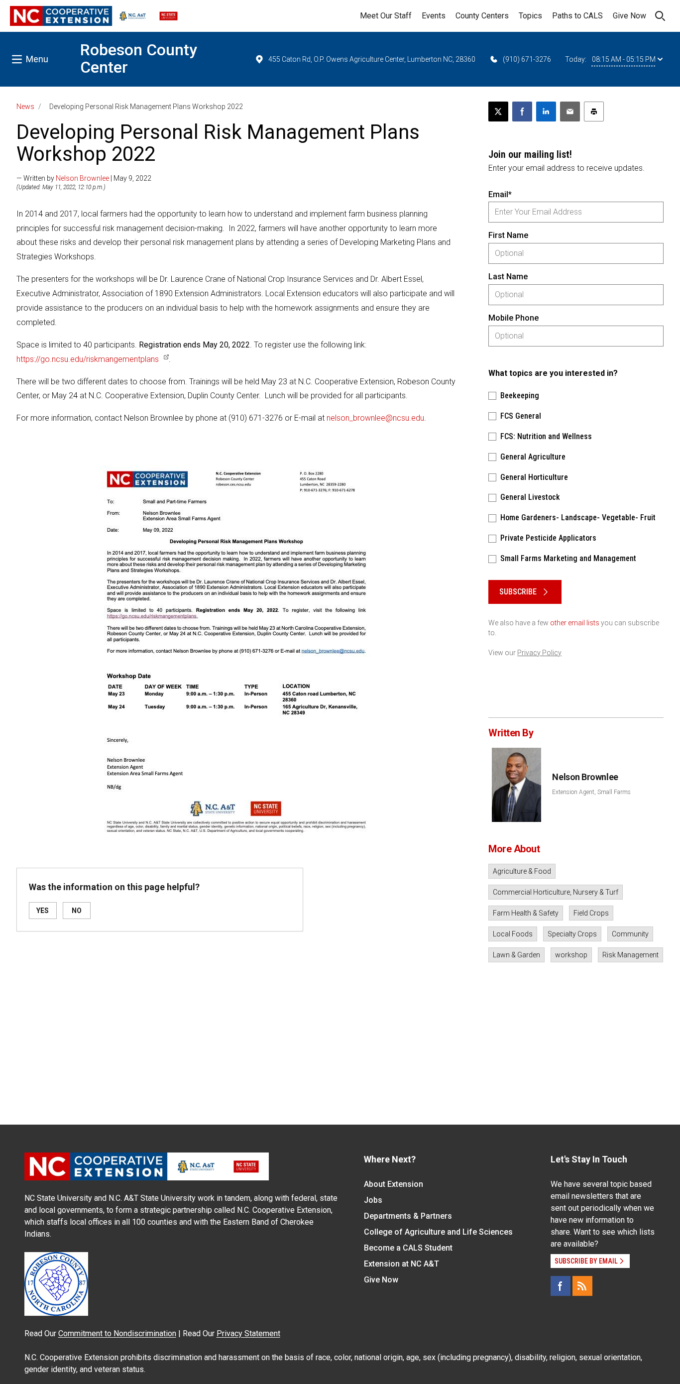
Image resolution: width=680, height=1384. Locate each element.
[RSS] (582, 1286)
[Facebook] (560, 1286)
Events (434, 15)
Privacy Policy (539, 653)
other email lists (574, 623)
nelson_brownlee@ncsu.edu (375, 418)
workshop (571, 955)
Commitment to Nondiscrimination (117, 1333)
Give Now (629, 15)
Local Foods (513, 934)
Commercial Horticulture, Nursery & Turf (555, 892)
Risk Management (630, 955)
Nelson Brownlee (82, 178)
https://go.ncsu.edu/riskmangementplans (87, 359)
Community (630, 934)
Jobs (373, 1200)
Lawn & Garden (516, 955)
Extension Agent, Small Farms (591, 792)
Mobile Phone (513, 318)
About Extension (393, 1184)
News (25, 107)
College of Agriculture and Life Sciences (438, 1232)
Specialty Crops (572, 934)
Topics (530, 15)
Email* (500, 194)
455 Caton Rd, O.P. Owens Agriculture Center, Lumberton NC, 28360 (371, 59)
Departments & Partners (408, 1216)
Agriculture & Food (522, 871)
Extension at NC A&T (401, 1264)
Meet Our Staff (386, 15)
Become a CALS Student (408, 1248)
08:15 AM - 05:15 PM (624, 59)
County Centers (482, 15)
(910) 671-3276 (527, 59)
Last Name (508, 276)
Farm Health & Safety (526, 913)
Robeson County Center (138, 58)
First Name (508, 235)
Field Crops (591, 913)
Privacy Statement (248, 1333)
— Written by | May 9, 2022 (83, 178)
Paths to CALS (577, 15)
